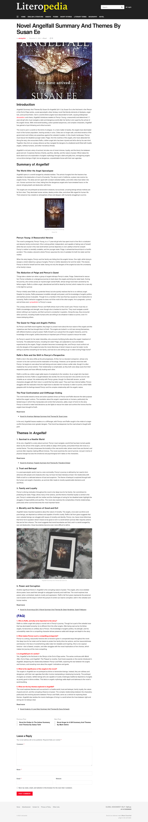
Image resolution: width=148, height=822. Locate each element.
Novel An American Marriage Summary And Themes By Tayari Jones (43, 416)
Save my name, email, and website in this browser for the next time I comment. (45, 788)
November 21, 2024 (35, 38)
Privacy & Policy (46, 807)
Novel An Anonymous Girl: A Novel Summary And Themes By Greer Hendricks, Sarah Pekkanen (53, 609)
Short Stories (66, 17)
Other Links (56, 807)
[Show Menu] (17, 16)
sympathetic (34, 302)
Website (58, 779)
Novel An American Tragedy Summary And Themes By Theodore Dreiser (45, 463)
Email (19, 779)
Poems (55, 17)
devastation (21, 117)
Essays (48, 17)
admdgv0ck (22, 38)
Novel (101, 17)
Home (23, 17)
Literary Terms (80, 17)
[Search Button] (122, 7)
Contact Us (36, 807)
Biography (93, 17)
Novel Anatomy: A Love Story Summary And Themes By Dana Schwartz (44, 709)
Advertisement (26, 807)
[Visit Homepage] (42, 7)
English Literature (35, 17)
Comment (21, 744)
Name (19, 769)
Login (129, 7)
